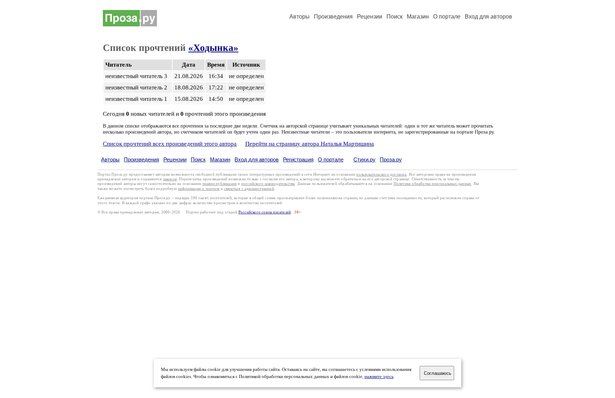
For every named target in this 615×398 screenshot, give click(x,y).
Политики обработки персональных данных (433, 184)
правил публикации (220, 184)
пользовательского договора (381, 174)
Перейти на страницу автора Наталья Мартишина (309, 143)
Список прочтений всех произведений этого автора (170, 143)
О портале (330, 159)
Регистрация (298, 159)
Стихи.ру (364, 159)
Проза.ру (391, 159)
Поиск (395, 17)
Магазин (418, 17)
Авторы (299, 17)
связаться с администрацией (249, 189)
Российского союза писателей (264, 212)
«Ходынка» (213, 47)
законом (170, 179)
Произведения (333, 17)
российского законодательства (268, 184)
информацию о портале (199, 189)
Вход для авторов (488, 17)
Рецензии (369, 17)
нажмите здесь (379, 376)
